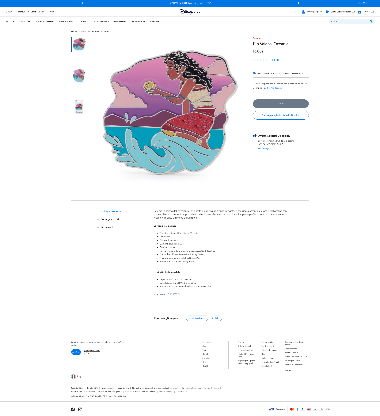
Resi (263, 354)
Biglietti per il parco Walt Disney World (246, 362)
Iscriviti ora (76, 352)
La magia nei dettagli (165, 226)
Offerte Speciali (244, 346)
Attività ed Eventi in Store (296, 356)
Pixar (204, 350)
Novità (241, 342)
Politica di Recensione (294, 364)
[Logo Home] (190, 12)
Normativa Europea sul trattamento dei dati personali (155, 388)
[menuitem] (10, 21)
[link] (266, 60)
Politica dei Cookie (211, 388)
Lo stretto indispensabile (167, 272)
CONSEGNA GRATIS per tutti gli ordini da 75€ (190, 3)
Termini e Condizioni (270, 362)
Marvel (205, 354)
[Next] (298, 2)
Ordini (51, 12)
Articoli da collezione (197, 318)
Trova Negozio (291, 348)
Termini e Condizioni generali (110, 391)
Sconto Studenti (268, 342)
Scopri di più (267, 366)
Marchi (205, 366)
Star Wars (206, 358)
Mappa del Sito (123, 388)
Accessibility (181, 391)
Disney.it (288, 370)
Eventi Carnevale (292, 352)
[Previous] (82, 2)
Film (204, 362)
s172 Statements (166, 391)
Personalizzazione (245, 350)
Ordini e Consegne (269, 350)
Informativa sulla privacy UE (83, 391)
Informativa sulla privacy (190, 388)
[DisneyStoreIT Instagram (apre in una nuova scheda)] (80, 409)
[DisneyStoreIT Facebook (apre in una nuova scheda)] (73, 409)
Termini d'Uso (92, 388)
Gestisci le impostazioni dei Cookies (140, 391)
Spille (217, 318)
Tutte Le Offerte (362, 3)
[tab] (123, 213)
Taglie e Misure (268, 358)
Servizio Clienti (268, 346)
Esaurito (281, 103)
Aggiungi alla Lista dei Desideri (283, 115)
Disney (205, 346)
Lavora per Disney (292, 360)
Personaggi (206, 342)
